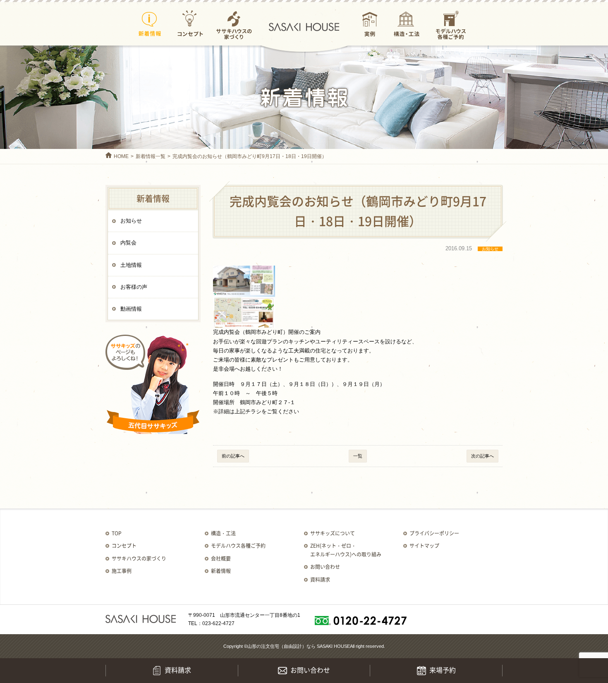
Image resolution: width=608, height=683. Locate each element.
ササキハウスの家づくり (233, 25)
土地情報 (131, 265)
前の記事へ (233, 455)
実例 (369, 25)
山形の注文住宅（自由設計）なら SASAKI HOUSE (298, 646)
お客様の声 (133, 287)
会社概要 (221, 558)
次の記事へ (482, 455)
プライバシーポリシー (434, 533)
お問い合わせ (325, 566)
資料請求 (320, 579)
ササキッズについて (332, 533)
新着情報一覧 (150, 156)
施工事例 (122, 570)
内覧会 (128, 243)
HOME (121, 156)
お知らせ (131, 221)
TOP (117, 533)
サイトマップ (424, 545)
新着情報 (150, 25)
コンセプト (190, 25)
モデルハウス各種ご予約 (451, 25)
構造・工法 (406, 25)
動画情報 (131, 309)
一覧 (357, 455)
